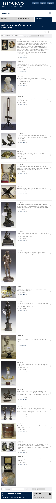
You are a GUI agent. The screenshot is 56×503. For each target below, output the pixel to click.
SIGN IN (35, 3)
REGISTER (43, 3)
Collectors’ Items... (5, 32)
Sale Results (11, 32)
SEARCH (51, 3)
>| (42, 35)
